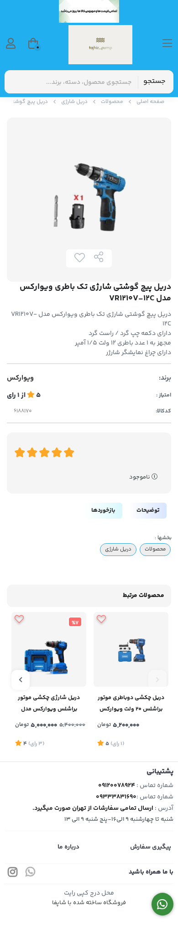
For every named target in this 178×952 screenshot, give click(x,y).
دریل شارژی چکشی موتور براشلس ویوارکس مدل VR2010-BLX (49, 704)
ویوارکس (20, 378)
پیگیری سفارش (150, 847)
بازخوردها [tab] (103, 510)
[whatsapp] (30, 874)
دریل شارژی (74, 102)
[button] (157, 680)
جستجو (154, 81)
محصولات (112, 102)
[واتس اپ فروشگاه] (163, 904)
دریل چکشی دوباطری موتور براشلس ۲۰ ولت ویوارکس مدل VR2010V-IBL (131, 704)
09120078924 (116, 786)
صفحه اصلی (150, 102)
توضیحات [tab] (147, 510)
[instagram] (13, 874)
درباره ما (68, 847)
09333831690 (116, 797)
